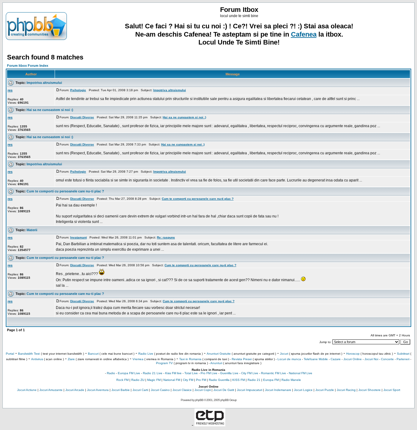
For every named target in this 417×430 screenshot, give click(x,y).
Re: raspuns (166, 237)
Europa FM (271, 380)
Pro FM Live (209, 373)
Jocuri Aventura (98, 390)
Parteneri (403, 359)
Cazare (336, 359)
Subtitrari (403, 353)
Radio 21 (254, 380)
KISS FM (238, 380)
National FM (171, 380)
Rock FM (122, 380)
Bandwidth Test (29, 353)
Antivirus (37, 359)
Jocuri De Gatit (223, 390)
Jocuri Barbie (120, 390)
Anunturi (216, 363)
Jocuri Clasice (182, 390)
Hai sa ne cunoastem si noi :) (50, 110)
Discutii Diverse (82, 117)
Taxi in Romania (190, 359)
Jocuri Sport (391, 390)
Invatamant (78, 237)
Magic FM (154, 380)
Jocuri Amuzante (51, 390)
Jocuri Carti (140, 390)
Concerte (387, 359)
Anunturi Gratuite (219, 353)
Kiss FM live (173, 373)
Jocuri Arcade (74, 390)
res (10, 90)
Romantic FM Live (273, 373)
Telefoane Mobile (316, 359)
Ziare (71, 359)
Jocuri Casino (160, 390)
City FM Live (249, 373)
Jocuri (284, 353)
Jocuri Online (352, 359)
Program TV (164, 363)
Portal (10, 353)
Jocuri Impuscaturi (249, 390)
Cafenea (304, 34)
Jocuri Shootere (369, 390)
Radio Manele (291, 380)
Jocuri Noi (371, 359)
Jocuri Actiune (27, 390)
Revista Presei (242, 359)
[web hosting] (209, 424)
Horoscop (353, 353)
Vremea (137, 359)
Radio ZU (137, 380)
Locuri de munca (289, 359)
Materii (32, 230)
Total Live (191, 373)
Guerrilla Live (229, 373)
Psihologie (78, 90)
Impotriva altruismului (44, 82)
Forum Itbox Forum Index (27, 65)
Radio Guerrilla (219, 380)
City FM (188, 380)
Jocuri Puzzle (324, 390)
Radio (111, 373)
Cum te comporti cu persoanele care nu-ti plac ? (65, 191)
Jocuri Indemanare (278, 390)
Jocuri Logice (303, 390)
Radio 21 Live (152, 373)
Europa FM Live (129, 373)
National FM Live (300, 373)
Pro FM (201, 380)
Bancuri (93, 353)
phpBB (199, 400)
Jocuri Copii (202, 390)
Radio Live (145, 353)
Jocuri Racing (346, 390)
